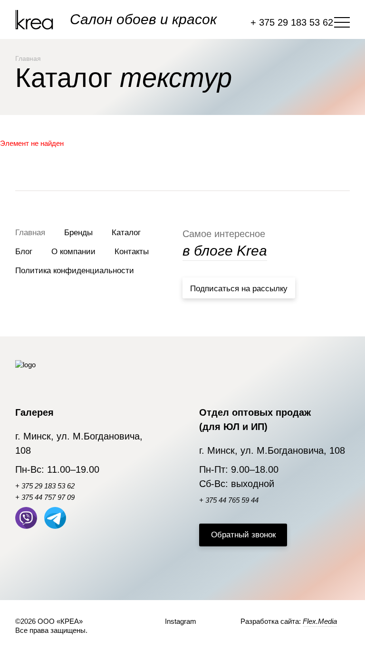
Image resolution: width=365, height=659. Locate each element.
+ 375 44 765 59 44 (229, 500)
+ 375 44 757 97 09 (45, 497)
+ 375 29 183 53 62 (45, 486)
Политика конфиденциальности (74, 270)
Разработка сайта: (288, 621)
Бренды (78, 232)
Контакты (132, 251)
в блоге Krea (224, 250)
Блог (23, 251)
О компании (73, 251)
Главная (30, 232)
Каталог (126, 232)
